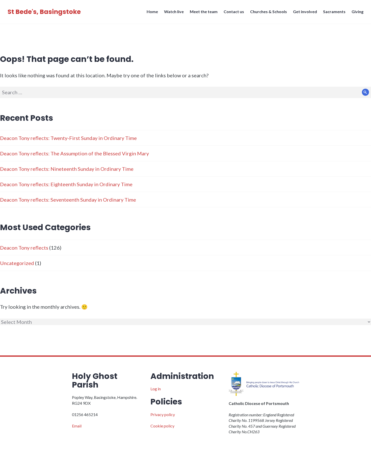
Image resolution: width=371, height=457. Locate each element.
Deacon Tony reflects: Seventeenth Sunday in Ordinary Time (68, 200)
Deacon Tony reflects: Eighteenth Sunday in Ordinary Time (66, 184)
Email (77, 425)
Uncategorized (17, 263)
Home (152, 11)
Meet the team (204, 11)
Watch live (174, 11)
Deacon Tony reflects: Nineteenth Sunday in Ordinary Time (67, 169)
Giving (357, 11)
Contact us (234, 11)
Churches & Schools (268, 11)
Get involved (305, 11)
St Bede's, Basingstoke (44, 11)
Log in (155, 388)
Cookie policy (162, 425)
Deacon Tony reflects (24, 248)
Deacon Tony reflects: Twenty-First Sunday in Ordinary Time (68, 138)
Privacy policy (162, 414)
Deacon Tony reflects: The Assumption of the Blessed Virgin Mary (74, 153)
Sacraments (334, 11)
